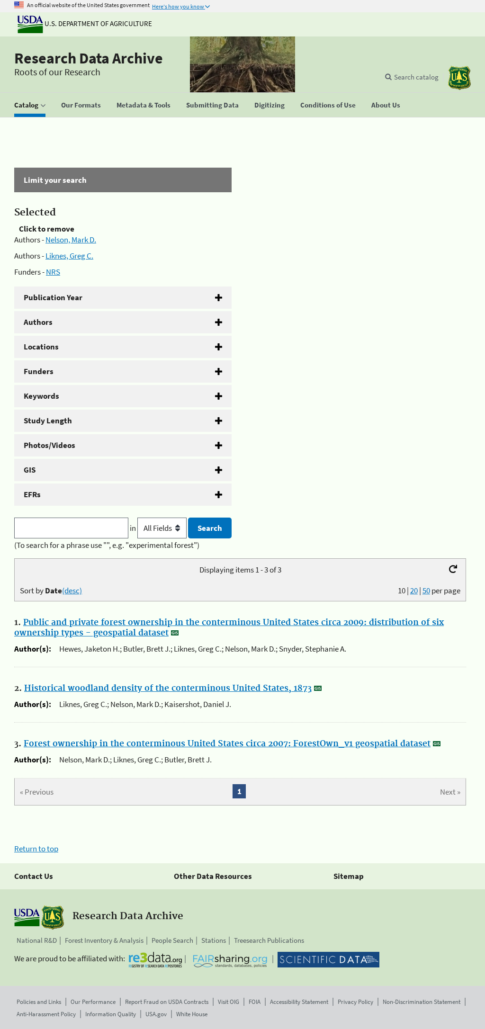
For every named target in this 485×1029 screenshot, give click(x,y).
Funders (39, 371)
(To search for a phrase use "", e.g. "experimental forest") (106, 545)
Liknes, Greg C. (69, 256)
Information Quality (110, 1014)
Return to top (36, 848)
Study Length (48, 420)
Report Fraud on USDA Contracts (166, 1002)
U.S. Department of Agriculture (97, 23)
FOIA (254, 1002)
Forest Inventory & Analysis (104, 940)
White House (191, 1014)
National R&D (37, 940)
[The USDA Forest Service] (459, 78)
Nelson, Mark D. (70, 239)
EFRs (32, 494)
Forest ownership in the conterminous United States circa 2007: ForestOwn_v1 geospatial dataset (227, 744)
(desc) (72, 590)
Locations (41, 346)
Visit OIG (228, 1002)
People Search (172, 940)
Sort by (51, 590)
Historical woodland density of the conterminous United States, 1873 (168, 688)
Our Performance (93, 1002)
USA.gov (156, 1014)
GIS (30, 470)
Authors (38, 322)
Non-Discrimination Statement (421, 1002)
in (133, 528)
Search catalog (416, 77)
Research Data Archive (88, 58)
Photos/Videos (49, 445)
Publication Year (53, 297)
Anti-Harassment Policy (46, 1014)
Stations (213, 940)
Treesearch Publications (269, 940)
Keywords (41, 396)
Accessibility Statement (299, 1002)
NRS (53, 272)
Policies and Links (39, 1002)
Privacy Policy (355, 1002)
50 (426, 590)
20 (414, 590)
